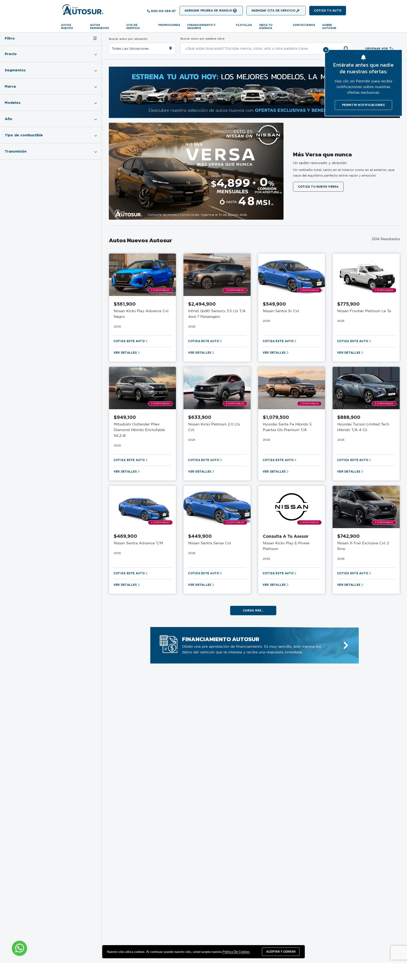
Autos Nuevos (67, 26)
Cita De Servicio (133, 26)
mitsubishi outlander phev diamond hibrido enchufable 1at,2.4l (139, 430)
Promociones (169, 25)
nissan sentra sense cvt (209, 543)
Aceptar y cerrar (281, 951)
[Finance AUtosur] (345, 645)
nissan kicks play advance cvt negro (141, 314)
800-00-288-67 (163, 10)
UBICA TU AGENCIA (265, 26)
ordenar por (376, 48)
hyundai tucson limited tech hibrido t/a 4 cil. (363, 427)
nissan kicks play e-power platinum (286, 546)
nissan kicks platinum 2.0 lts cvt (214, 427)
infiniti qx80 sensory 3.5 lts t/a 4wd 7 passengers (217, 314)
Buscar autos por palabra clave (202, 38)
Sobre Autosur (329, 26)
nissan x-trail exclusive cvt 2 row (363, 546)
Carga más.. (253, 610)
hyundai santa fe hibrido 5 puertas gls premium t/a (287, 427)
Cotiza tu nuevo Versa (318, 186)
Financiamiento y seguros (201, 26)
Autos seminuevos (99, 26)
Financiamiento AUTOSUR (220, 639)
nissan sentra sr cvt (281, 311)
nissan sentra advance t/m (138, 543)
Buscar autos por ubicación (128, 38)
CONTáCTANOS (304, 25)
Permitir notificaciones (363, 104)
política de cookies (236, 952)
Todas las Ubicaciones (130, 48)
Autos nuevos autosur (140, 240)
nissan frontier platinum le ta (364, 311)
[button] (327, 10)
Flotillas (244, 25)
